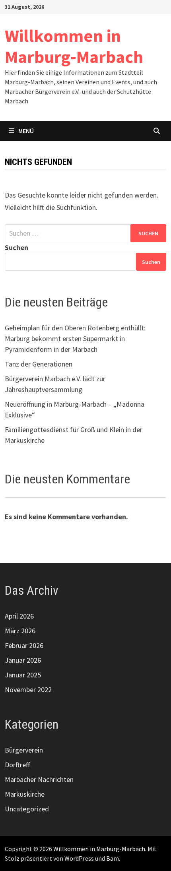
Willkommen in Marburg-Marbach (74, 46)
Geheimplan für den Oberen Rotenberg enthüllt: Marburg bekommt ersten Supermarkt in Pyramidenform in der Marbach (75, 338)
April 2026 (19, 616)
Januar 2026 (23, 660)
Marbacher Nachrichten (39, 779)
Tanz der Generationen (38, 364)
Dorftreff (17, 764)
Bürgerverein (24, 750)
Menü (26, 131)
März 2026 (20, 630)
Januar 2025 (23, 674)
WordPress (79, 858)
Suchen (16, 247)
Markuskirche (25, 794)
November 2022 (28, 689)
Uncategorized (27, 808)
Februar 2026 (24, 645)
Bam (112, 858)
